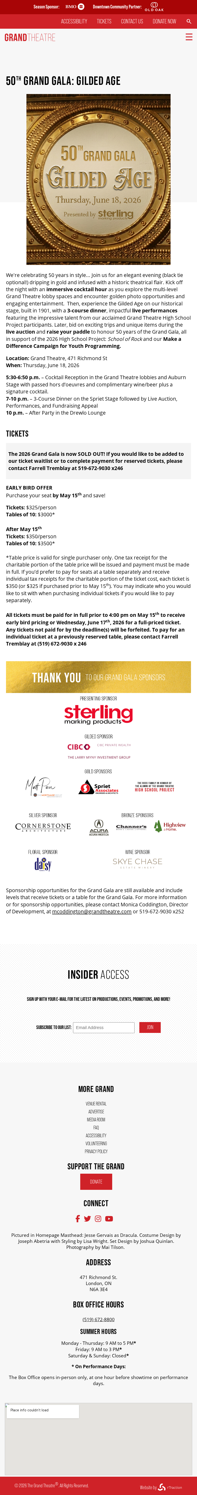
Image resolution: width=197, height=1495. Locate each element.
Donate (96, 1182)
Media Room (96, 1119)
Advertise (96, 1111)
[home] (30, 39)
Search (189, 21)
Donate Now (164, 21)
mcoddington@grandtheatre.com (92, 911)
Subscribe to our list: (54, 1027)
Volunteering (96, 1143)
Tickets (104, 21)
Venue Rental (96, 1103)
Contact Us (132, 21)
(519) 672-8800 (99, 1319)
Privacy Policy (96, 1151)
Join (150, 1027)
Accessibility (74, 21)
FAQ (96, 1127)
